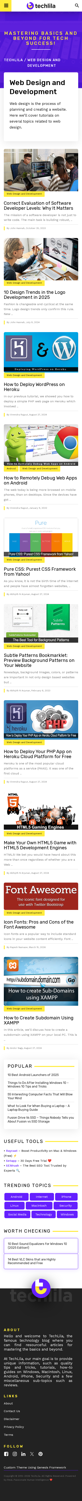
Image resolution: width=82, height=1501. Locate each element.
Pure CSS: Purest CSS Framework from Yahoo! (40, 571)
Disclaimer (11, 1419)
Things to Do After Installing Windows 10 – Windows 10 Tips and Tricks (38, 1084)
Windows (67, 1214)
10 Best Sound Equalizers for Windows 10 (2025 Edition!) (37, 1246)
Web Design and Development (24, 193)
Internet (42, 1197)
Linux (14, 1205)
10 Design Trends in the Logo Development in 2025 (34, 295)
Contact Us (12, 1411)
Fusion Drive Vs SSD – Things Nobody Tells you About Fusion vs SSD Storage (41, 1119)
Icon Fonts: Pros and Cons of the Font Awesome (39, 924)
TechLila (13, 60)
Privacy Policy (14, 1427)
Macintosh (39, 1205)
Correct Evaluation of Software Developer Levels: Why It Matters (38, 205)
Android (11, 468)
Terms (8, 1435)
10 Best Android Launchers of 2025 (33, 1075)
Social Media (17, 1214)
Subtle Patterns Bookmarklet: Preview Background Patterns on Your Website (39, 660)
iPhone (66, 1197)
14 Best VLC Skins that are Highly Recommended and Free (32, 1261)
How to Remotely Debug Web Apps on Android (40, 480)
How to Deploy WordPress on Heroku (34, 387)
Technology (43, 1214)
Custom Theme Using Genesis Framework (35, 1467)
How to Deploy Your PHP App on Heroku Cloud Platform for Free (38, 754)
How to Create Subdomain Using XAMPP (38, 1020)
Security (65, 1205)
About (8, 1403)
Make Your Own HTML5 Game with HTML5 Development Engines (40, 845)
